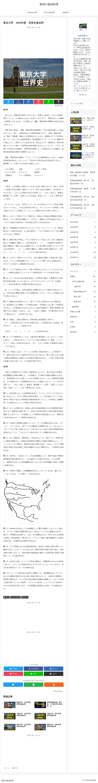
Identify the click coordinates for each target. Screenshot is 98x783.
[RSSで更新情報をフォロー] (54, 684)
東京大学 (25, 597)
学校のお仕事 (83, 312)
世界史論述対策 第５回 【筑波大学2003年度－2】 (82, 198)
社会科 (83, 327)
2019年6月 (83, 252)
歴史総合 (83, 317)
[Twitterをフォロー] (13, 684)
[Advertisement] (33, 42)
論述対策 (84, 307)
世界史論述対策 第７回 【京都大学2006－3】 (82, 182)
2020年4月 (83, 237)
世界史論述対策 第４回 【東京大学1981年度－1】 (82, 206)
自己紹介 (83, 332)
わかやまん (83, 35)
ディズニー (83, 271)
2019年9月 (83, 242)
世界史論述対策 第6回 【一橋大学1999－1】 (82, 190)
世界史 (7, 597)
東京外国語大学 (85, 292)
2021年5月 (83, 222)
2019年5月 (83, 257)
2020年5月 (83, 232)
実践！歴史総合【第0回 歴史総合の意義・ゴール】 (82, 173)
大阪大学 (85, 286)
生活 (83, 322)
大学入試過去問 (16, 597)
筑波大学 (85, 302)
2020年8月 (83, 227)
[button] (94, 103)
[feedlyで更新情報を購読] (33, 684)
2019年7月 (83, 247)
